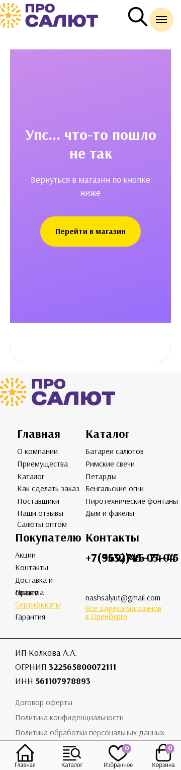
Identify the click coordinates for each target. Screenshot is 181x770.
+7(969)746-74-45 (131, 558)
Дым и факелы (109, 513)
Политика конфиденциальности (69, 717)
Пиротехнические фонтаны (131, 501)
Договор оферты (43, 702)
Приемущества (42, 464)
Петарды (101, 476)
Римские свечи (110, 464)
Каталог (30, 476)
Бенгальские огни (114, 488)
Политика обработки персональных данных (89, 732)
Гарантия (30, 617)
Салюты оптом (42, 524)
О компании (37, 451)
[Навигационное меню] (161, 19)
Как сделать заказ (48, 488)
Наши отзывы (40, 513)
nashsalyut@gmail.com (122, 597)
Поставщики (38, 501)
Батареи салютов (114, 451)
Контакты (31, 567)
